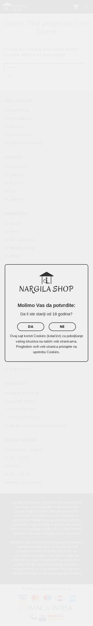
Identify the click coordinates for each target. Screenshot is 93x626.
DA (30, 326)
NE (62, 326)
